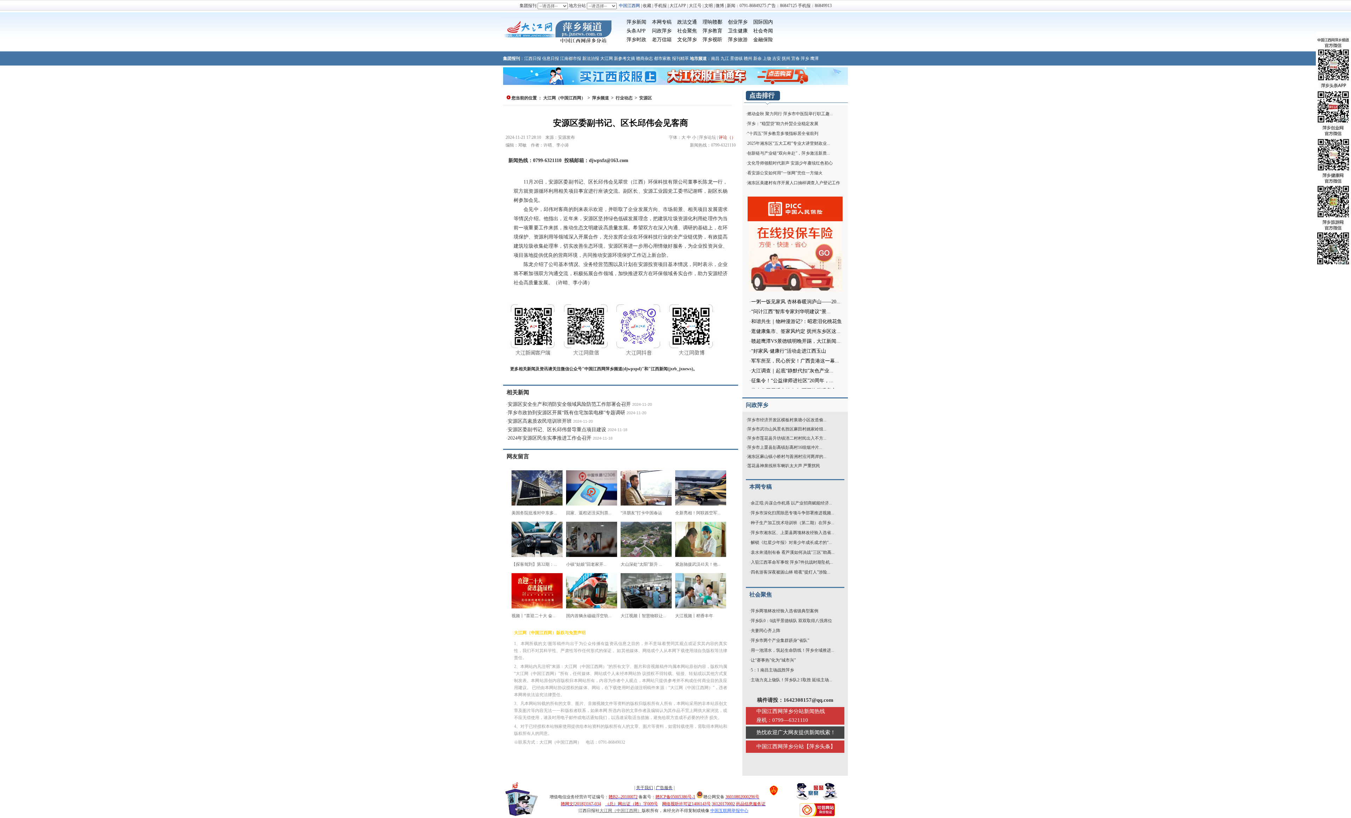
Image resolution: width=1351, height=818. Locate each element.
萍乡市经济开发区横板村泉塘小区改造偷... (786, 419)
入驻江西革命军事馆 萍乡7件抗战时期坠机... (792, 562)
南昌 (715, 58)
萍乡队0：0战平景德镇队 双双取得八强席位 (791, 620)
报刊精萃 (680, 58)
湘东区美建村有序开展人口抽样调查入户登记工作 (793, 182)
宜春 (795, 58)
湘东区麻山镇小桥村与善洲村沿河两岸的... (786, 456)
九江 (725, 58)
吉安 (776, 58)
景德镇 (736, 58)
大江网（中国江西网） (564, 97)
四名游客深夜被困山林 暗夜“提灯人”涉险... (790, 572)
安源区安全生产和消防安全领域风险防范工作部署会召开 (569, 404)
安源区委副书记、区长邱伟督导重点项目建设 (557, 429)
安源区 (645, 97)
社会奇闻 (763, 30)
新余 (757, 58)
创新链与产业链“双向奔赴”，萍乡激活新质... (788, 153)
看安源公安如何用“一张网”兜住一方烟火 (785, 173)
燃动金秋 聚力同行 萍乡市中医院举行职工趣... (790, 113)
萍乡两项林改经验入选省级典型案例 (784, 610)
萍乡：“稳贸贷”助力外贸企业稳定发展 (782, 123)
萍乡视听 (712, 39)
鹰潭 (814, 58)
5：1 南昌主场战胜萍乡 (772, 670)
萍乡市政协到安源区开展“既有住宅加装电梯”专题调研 (566, 412)
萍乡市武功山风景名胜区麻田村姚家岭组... (786, 429)
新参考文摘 (624, 58)
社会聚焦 (687, 30)
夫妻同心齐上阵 (765, 630)
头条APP (636, 30)
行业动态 (624, 97)
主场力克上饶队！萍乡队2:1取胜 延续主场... (791, 679)
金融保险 (763, 39)
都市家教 (662, 58)
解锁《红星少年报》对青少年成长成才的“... (791, 542)
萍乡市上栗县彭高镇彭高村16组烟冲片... (784, 447)
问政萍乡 (662, 30)
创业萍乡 (738, 22)
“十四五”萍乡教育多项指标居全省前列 (782, 133)
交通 (692, 22)
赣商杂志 (644, 58)
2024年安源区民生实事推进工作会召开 (549, 438)
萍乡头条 (819, 746)
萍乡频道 (600, 97)
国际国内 (763, 22)
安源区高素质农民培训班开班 (540, 421)
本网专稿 (662, 22)
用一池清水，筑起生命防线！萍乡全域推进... (792, 650)
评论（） (727, 137)
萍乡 (805, 58)
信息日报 (550, 58)
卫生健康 (738, 30)
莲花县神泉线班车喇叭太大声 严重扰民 (783, 465)
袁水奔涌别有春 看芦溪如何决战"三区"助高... (793, 552)
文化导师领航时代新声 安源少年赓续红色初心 (790, 163)
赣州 (748, 58)
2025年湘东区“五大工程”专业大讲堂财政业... (788, 143)
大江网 (606, 58)
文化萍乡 (687, 39)
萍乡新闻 (636, 22)
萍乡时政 (636, 39)
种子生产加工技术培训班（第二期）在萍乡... (792, 522)
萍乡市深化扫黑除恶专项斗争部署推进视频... (792, 512)
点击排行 (762, 95)
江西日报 (532, 58)
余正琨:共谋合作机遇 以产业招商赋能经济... (791, 503)
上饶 (767, 58)
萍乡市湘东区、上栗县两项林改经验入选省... (792, 532)
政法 (682, 22)
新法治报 (590, 58)
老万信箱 (662, 39)
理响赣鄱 (712, 22)
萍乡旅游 (738, 39)
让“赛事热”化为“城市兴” (773, 660)
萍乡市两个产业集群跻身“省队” (780, 640)
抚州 (786, 58)
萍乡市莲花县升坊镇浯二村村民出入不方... (786, 438)
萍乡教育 (712, 30)
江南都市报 (570, 58)
